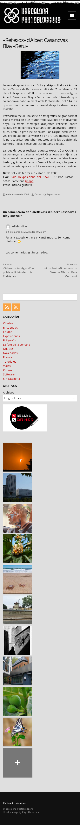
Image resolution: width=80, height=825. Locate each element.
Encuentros (10, 327)
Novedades (10, 353)
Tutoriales (9, 361)
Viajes (7, 366)
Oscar (38, 194)
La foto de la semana (16, 344)
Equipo (7, 332)
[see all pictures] (17, 763)
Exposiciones (54, 194)
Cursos (7, 370)
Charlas (8, 323)
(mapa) (29, 181)
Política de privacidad (14, 803)
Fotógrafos (10, 340)
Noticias (8, 349)
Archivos (8, 392)
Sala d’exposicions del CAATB (31, 177)
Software (9, 374)
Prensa (7, 357)
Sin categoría (11, 378)
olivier (16, 226)
